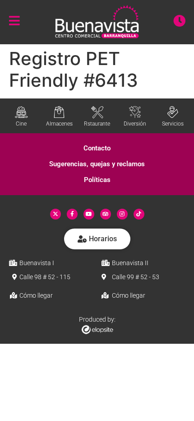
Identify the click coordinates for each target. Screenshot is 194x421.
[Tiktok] (139, 214)
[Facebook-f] (72, 214)
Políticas (97, 180)
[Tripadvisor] (105, 214)
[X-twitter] (55, 214)
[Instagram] (122, 214)
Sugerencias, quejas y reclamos (97, 164)
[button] (97, 148)
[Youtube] (88, 214)
